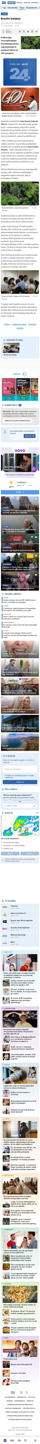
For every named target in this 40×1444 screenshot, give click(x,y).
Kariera (10, 1401)
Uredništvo (22, 1397)
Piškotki (30, 1401)
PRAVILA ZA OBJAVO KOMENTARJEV (17, 421)
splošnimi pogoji (21, 775)
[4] (23, 389)
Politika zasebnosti (13, 1408)
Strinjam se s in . (19, 776)
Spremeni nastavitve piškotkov (20, 1404)
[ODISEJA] (20, 374)
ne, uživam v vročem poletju (14, 845)
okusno (7, 1284)
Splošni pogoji (29, 1408)
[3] (9, 389)
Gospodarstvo (32, 8)
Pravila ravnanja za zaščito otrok (20, 1412)
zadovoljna (9, 1008)
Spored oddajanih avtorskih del (20, 1416)
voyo (6, 1338)
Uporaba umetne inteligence (20, 1419)
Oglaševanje (10, 1397)
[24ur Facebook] (21, 1392)
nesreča (20, 328)
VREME (18, 492)
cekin (6, 1119)
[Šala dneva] (33, 806)
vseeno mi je (8, 849)
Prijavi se (28, 436)
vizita (6, 1065)
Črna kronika (12, 8)
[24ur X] (26, 1392)
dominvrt (8, 1229)
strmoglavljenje (19, 324)
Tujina (21, 8)
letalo (7, 324)
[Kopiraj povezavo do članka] (36, 31)
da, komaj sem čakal (11, 842)
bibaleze (8, 952)
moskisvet (9, 1175)
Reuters (8, 32)
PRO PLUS (31, 1397)
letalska (32, 324)
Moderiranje (19, 1401)
